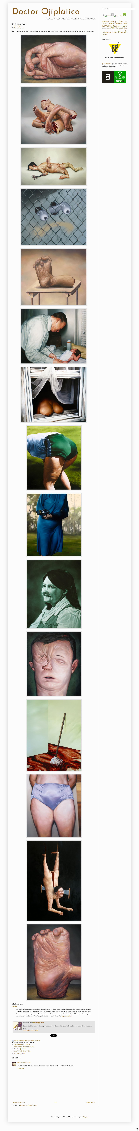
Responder (20, 1068)
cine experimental (113, 30)
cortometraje (106, 32)
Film (125, 23)
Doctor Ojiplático (46, 12)
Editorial (119, 23)
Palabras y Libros (120, 26)
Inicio (55, 1102)
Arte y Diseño (117, 21)
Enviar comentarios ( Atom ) (28, 1105)
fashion (114, 32)
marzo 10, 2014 (26, 1063)
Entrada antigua (90, 1102)
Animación (105, 21)
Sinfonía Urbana (106, 28)
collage (124, 30)
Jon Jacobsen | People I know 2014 (24, 1046)
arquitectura (123, 28)
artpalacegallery (67, 1016)
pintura (22, 27)
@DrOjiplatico (27, 1030)
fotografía (122, 32)
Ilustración (17, 27)
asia (103, 30)
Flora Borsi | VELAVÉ (20, 1049)
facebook (35, 1030)
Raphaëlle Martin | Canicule (22, 1044)
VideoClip (114, 28)
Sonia (19, 1063)
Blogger (85, 1117)
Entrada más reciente (18, 1102)
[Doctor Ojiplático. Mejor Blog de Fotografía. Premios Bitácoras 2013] (108, 82)
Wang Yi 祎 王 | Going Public (22, 1051)
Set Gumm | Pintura (19, 1053)
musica (104, 34)
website (14, 1006)
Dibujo (111, 23)
